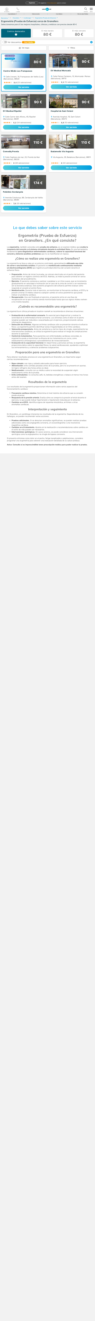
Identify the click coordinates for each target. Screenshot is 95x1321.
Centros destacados (16, 31)
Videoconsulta (36, 14)
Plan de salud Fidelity (83, 14)
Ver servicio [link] (23, 87)
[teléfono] (17, 9)
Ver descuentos (20, 42)
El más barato (47, 33)
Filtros (72, 48)
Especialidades (12, 14)
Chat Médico (59, 14)
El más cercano (79, 33)
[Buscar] (86, 9)
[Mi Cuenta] (6, 9)
